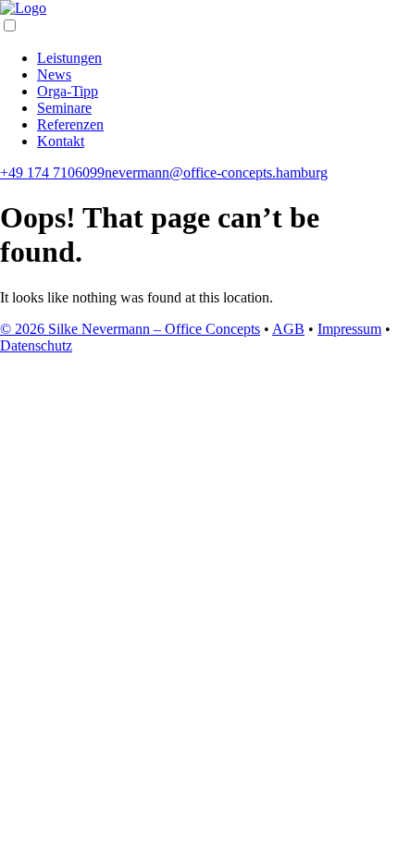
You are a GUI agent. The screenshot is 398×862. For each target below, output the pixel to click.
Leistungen (69, 58)
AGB (288, 329)
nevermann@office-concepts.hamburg (216, 172)
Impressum (349, 329)
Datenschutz (36, 345)
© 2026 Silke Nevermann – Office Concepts (130, 329)
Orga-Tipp (67, 91)
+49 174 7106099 (52, 172)
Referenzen (70, 124)
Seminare (64, 108)
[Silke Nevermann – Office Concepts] (23, 8)
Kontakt (60, 141)
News (54, 74)
